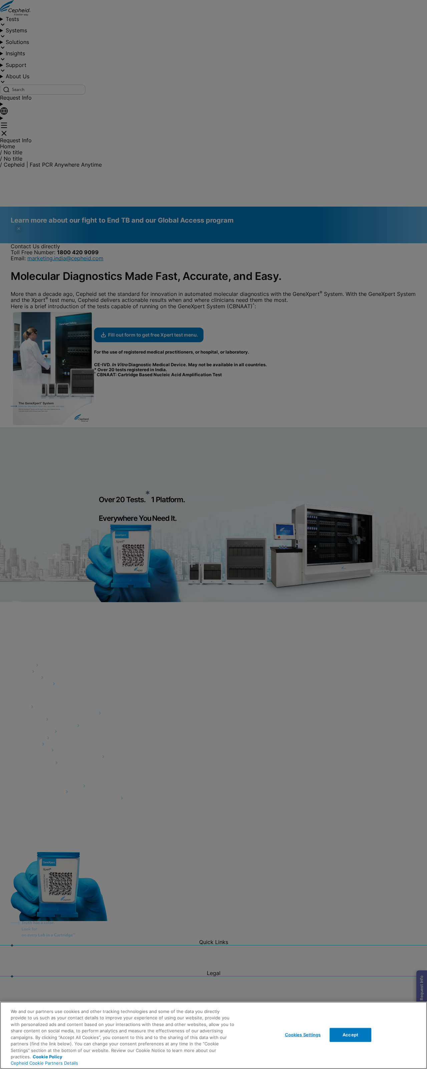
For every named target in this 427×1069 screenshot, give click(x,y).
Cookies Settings (303, 1034)
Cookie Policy (47, 1056)
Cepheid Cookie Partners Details (44, 1063)
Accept (350, 1034)
